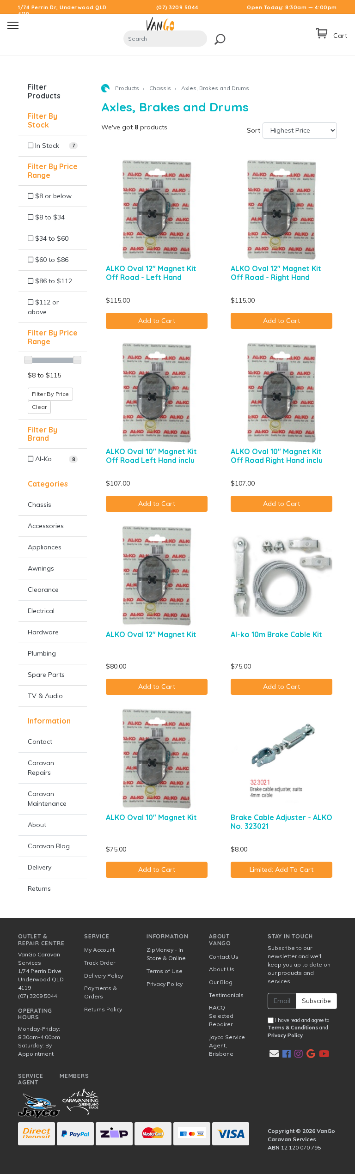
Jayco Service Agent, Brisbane (227, 1045)
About (37, 825)
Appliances (44, 547)
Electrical (41, 611)
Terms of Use (165, 970)
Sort (253, 130)
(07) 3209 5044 (177, 7)
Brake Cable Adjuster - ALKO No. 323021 (281, 822)
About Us (221, 969)
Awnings (41, 568)
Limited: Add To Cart (281, 869)
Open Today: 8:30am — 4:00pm (292, 7)
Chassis (39, 504)
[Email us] (274, 1053)
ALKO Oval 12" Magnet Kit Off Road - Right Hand (276, 273)
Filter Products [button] (44, 91)
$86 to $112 (52, 281)
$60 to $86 (50, 259)
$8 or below (52, 196)
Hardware (43, 632)
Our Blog (221, 982)
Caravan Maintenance (47, 799)
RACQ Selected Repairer (221, 1016)
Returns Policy (103, 1009)
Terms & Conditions (293, 1027)
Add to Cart (156, 320)
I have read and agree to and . (299, 1028)
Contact (40, 741)
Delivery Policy (103, 975)
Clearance (43, 589)
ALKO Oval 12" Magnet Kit (151, 634)
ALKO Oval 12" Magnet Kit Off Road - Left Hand (151, 273)
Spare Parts (46, 674)
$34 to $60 (50, 238)
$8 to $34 (49, 217)
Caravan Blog (49, 846)
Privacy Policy (165, 983)
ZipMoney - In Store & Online (166, 953)
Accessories (46, 526)
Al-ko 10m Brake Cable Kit (276, 634)
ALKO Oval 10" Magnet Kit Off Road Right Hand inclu (277, 456)
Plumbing (42, 653)
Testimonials (226, 995)
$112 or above (43, 307)
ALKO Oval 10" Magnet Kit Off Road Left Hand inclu (151, 456)
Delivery (39, 867)
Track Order (99, 962)
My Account (99, 949)
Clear (39, 406)
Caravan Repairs (41, 768)
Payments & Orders (100, 992)
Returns (39, 888)
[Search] (217, 37)
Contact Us (224, 956)
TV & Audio (45, 696)
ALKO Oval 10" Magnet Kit (151, 817)
